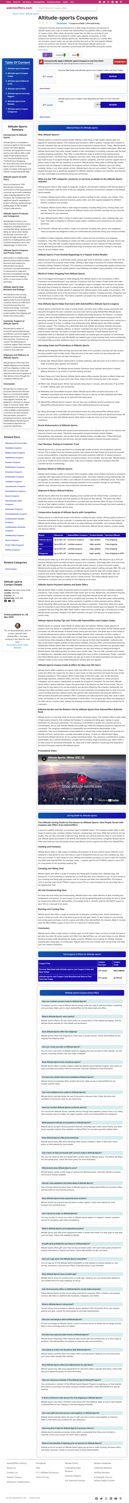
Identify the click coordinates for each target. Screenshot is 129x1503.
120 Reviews (61, 23)
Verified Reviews (102, 1472)
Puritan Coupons (12, 550)
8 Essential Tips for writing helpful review (104, 1479)
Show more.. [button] (43, 50)
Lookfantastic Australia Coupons (15, 529)
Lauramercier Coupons (15, 486)
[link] (5, 601)
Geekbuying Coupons (14, 535)
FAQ (38, 1468)
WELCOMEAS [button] (106, 76)
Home (8, 2)
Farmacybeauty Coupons (16, 514)
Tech (72, 2)
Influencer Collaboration (18, 1482)
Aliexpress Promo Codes (16, 443)
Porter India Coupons (14, 545)
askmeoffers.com (19, 8)
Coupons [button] (60, 55)
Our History (27, 2)
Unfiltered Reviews (103, 1468)
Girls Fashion (11, 569)
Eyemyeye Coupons (14, 509)
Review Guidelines (102, 1463)
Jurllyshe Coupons (13, 481)
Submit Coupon (14, 1477)
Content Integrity (73, 1476)
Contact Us (12, 1472)
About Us (16, 2)
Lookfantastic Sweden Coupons (14, 520)
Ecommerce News (53, 2)
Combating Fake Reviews (73, 1469)
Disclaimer (41, 1463)
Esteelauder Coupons (14, 477)
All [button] (47, 55)
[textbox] (67, 8)
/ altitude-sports (32, 14)
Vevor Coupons (12, 540)
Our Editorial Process (75, 1480)
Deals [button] (75, 55)
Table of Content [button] (17, 62)
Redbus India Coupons (15, 453)
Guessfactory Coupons (15, 491)
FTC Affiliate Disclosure (47, 1472)
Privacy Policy (34, 1498)
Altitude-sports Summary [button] (18, 69)
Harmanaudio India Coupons (13, 502)
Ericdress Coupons (13, 472)
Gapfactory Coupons (14, 457)
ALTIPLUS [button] (106, 104)
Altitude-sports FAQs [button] (17, 89)
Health (65, 2)
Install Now (120, 61)
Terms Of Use (42, 1477)
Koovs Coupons (12, 496)
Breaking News (39, 2)
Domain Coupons (12, 462)
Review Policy (71, 1463)
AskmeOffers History (17, 1463)
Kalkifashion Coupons (15, 467)
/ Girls (21, 14)
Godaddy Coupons (13, 448)
